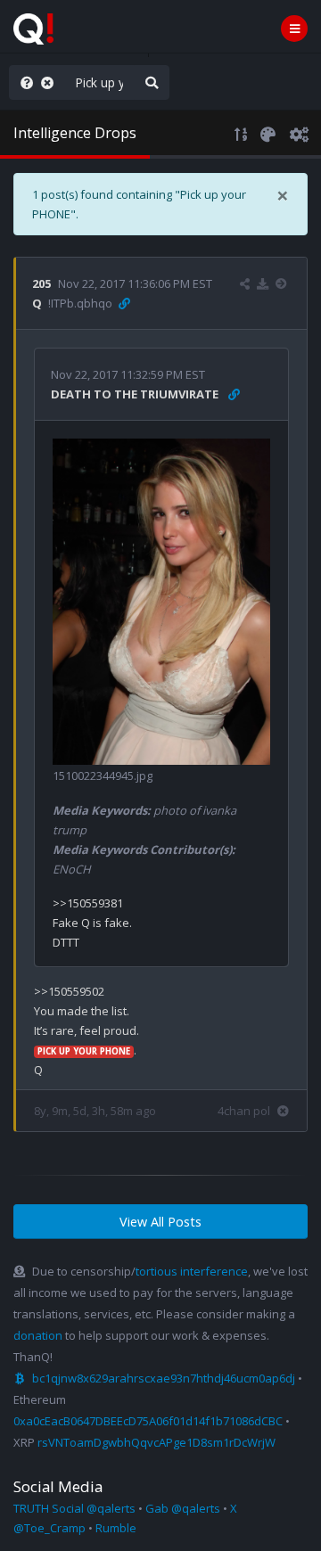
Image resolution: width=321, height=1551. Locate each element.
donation (37, 1335)
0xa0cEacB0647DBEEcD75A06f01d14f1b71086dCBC (148, 1421)
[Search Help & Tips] (23, 82)
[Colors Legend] (267, 133)
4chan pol (244, 1111)
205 (41, 283)
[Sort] (241, 133)
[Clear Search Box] (51, 82)
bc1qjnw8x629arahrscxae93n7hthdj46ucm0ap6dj (163, 1378)
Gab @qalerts (182, 1508)
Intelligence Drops (74, 133)
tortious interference (192, 1271)
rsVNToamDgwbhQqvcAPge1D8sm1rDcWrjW (156, 1442)
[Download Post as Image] (262, 283)
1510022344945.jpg (102, 775)
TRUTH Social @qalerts (74, 1508)
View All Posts (160, 1221)
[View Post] (283, 283)
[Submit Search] (151, 82)
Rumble (115, 1528)
